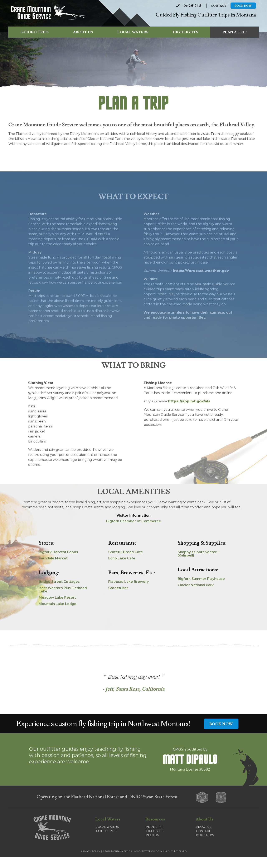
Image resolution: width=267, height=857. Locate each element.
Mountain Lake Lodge (57, 604)
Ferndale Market (53, 558)
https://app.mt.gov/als (189, 401)
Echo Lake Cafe (121, 558)
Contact (218, 6)
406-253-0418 (192, 6)
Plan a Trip (235, 32)
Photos (152, 835)
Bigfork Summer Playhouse (201, 579)
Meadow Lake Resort (57, 598)
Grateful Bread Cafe (125, 552)
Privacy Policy (90, 851)
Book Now (243, 6)
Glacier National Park (196, 585)
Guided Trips (34, 32)
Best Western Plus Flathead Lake (63, 589)
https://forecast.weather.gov (201, 271)
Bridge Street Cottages (59, 582)
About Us (83, 32)
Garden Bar (118, 588)
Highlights (185, 32)
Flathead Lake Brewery (128, 582)
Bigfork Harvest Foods (58, 552)
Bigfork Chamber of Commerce (133, 521)
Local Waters (132, 32)
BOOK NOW (221, 724)
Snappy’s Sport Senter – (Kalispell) (198, 553)
